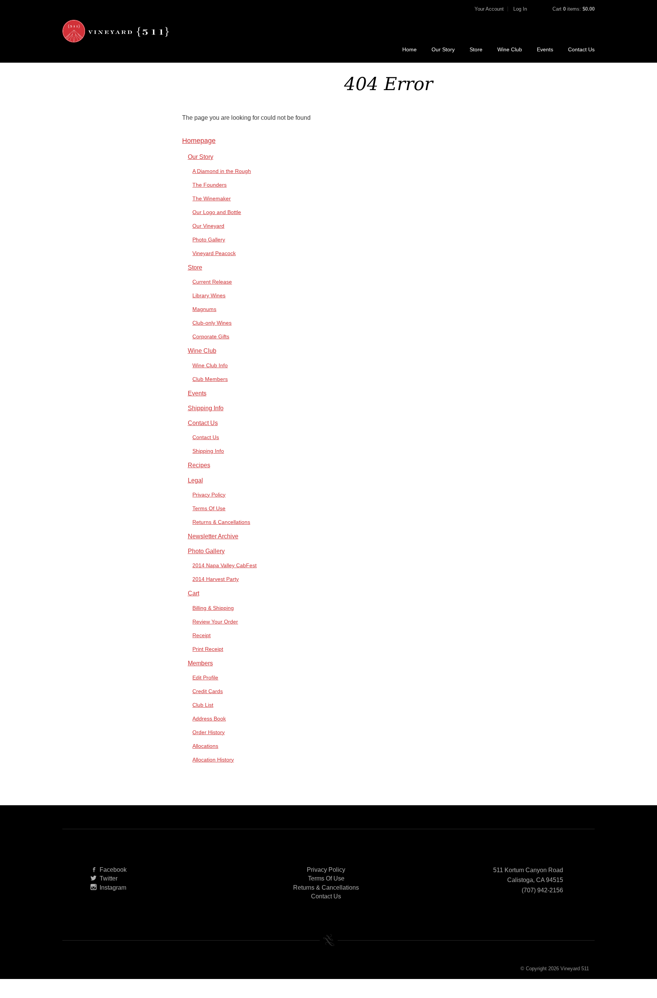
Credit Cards (207, 691)
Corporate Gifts (210, 336)
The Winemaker (211, 198)
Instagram (113, 887)
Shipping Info (206, 408)
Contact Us (581, 49)
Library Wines (208, 295)
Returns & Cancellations (221, 522)
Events (545, 49)
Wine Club (509, 49)
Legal (195, 480)
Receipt (201, 635)
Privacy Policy (208, 495)
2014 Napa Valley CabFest (224, 565)
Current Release (212, 282)
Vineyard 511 (115, 31)
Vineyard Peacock (214, 253)
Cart (193, 593)
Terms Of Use (208, 508)
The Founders (209, 185)
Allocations (205, 746)
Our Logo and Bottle (216, 212)
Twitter (108, 878)
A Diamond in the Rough (221, 171)
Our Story (443, 49)
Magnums (204, 309)
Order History (208, 732)
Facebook (113, 869)
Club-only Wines (212, 323)
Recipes (199, 465)
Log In (520, 9)
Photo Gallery (208, 239)
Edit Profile (205, 677)
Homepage (199, 140)
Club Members (210, 379)
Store (476, 49)
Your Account (489, 9)
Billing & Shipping (213, 608)
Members (200, 663)
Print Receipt (207, 649)
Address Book (209, 719)
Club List (202, 705)
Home (409, 49)
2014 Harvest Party (215, 579)
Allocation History (213, 760)
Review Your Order (215, 622)
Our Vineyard (208, 226)
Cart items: (573, 9)
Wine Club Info (210, 365)
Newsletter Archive (213, 536)
